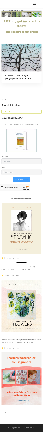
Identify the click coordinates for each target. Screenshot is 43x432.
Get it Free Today (21, 179)
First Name (5, 156)
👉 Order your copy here (10, 258)
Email (3, 167)
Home (3, 10)
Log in (4, 99)
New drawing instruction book (21, 198)
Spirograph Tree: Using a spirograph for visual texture (17, 77)
